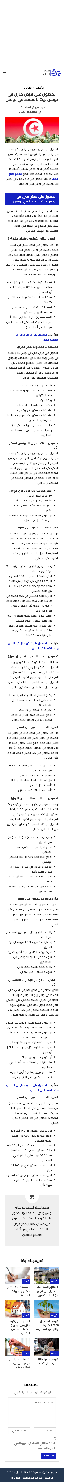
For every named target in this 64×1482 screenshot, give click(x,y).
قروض (54, 1281)
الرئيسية (49, 1477)
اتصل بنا (15, 1477)
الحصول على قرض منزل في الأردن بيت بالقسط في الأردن (33, 646)
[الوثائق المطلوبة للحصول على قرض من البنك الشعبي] (46, 1275)
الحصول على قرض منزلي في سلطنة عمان (36, 337)
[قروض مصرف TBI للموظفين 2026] (46, 1346)
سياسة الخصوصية (32, 1477)
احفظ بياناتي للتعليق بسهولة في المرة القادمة (34, 1445)
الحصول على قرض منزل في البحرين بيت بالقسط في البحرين (32, 1087)
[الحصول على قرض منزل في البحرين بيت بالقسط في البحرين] (17, 1309)
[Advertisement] (32, 34)
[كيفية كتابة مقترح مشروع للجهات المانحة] (17, 1275)
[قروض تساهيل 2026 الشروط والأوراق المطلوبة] (46, 1309)
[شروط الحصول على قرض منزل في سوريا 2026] (17, 1346)
